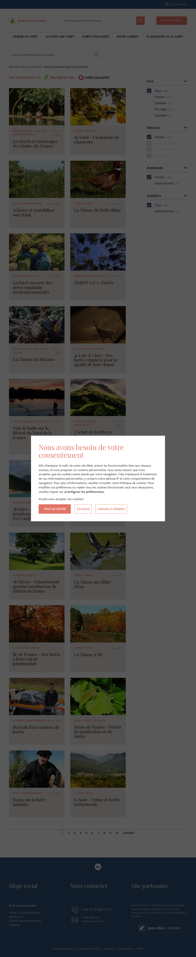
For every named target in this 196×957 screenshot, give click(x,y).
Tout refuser (83, 509)
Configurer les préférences (111, 509)
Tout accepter (55, 509)
